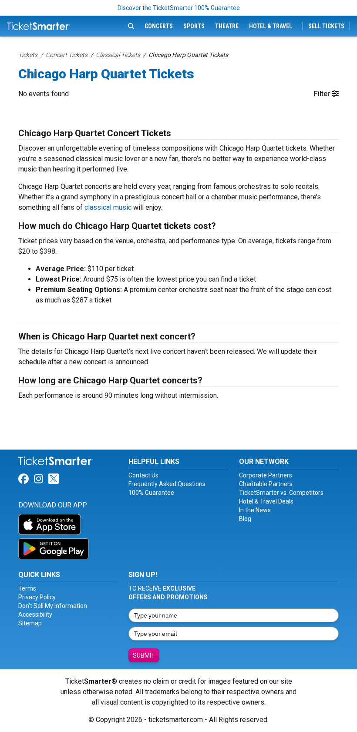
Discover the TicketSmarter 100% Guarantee (179, 7)
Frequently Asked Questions (166, 483)
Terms (27, 588)
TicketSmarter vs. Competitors (281, 492)
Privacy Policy (37, 597)
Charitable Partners (266, 483)
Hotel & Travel (270, 26)
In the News (255, 510)
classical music (107, 207)
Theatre (227, 26)
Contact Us (143, 475)
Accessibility (35, 614)
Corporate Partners (265, 475)
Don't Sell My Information (52, 605)
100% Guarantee (151, 492)
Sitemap (30, 623)
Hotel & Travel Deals (266, 501)
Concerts (159, 26)
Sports (194, 26)
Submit (144, 655)
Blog (245, 518)
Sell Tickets (326, 26)
